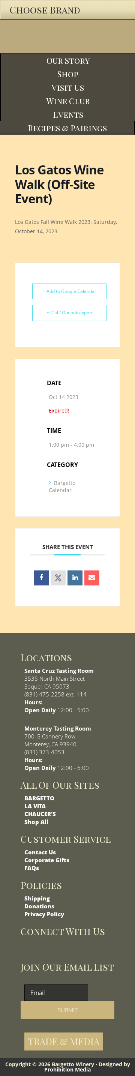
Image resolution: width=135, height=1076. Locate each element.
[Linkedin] (75, 577)
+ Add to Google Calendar (69, 291)
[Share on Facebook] (41, 577)
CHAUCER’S (40, 814)
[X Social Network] (58, 577)
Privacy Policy (44, 914)
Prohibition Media (67, 1069)
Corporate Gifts (46, 860)
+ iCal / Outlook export (69, 312)
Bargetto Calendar (62, 486)
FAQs (31, 868)
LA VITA (35, 806)
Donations (39, 906)
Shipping (37, 898)
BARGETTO (39, 798)
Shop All (36, 821)
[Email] (91, 577)
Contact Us (40, 852)
